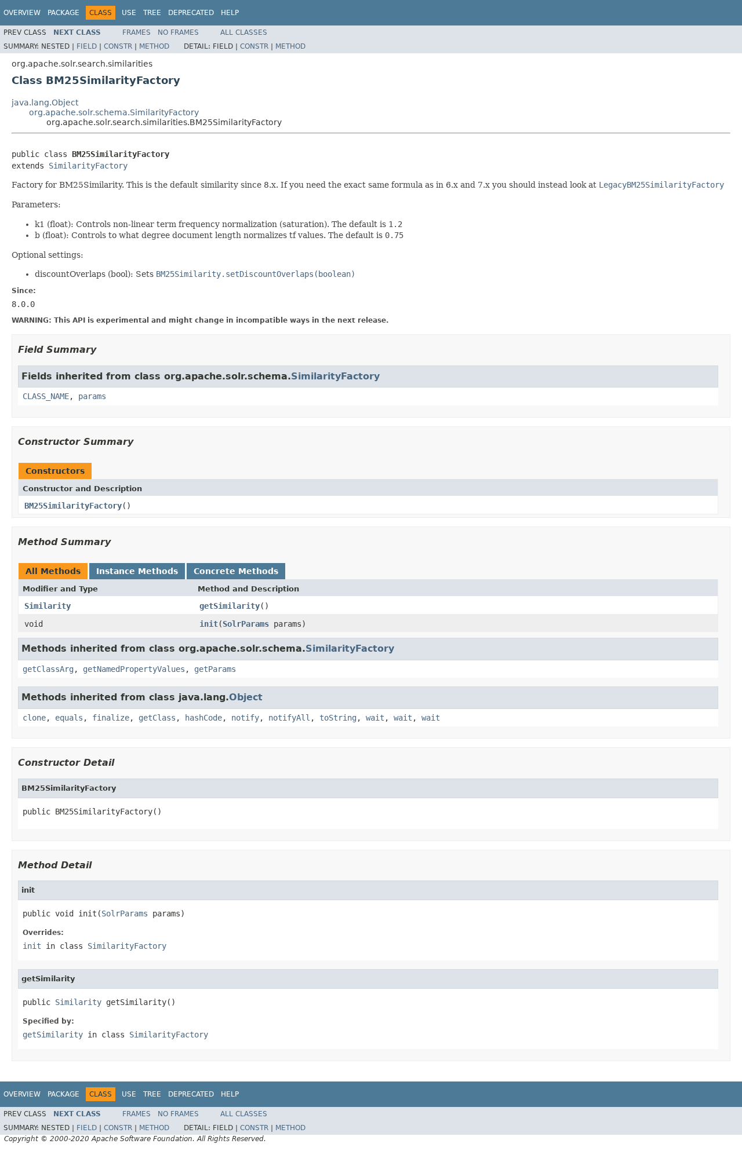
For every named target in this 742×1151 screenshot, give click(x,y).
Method (154, 46)
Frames (136, 32)
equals (69, 717)
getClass (157, 717)
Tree (152, 13)
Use (129, 13)
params (92, 396)
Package (63, 13)
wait (375, 717)
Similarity (47, 606)
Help (230, 13)
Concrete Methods (236, 571)
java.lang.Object (45, 102)
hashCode (203, 717)
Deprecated (191, 13)
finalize (110, 717)
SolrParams (246, 624)
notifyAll (289, 717)
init (208, 624)
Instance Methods (137, 571)
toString (338, 717)
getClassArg (48, 669)
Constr (118, 46)
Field (87, 46)
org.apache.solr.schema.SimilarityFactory (114, 112)
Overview (22, 13)
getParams (215, 669)
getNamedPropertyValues (134, 669)
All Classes (243, 32)
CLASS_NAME (46, 396)
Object (246, 697)
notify (245, 717)
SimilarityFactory (88, 165)
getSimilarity (229, 606)
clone (34, 717)
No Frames (178, 32)
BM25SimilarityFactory (73, 505)
